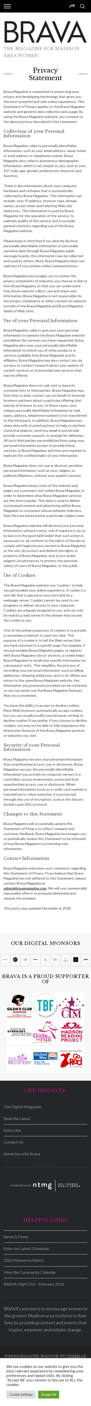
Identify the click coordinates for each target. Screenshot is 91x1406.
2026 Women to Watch (24, 1260)
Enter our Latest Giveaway (26, 1248)
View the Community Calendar (30, 1272)
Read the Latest (17, 1118)
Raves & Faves (16, 1236)
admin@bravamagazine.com (25, 888)
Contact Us (13, 1142)
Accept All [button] (48, 1394)
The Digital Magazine (22, 1106)
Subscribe (12, 1130)
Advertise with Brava (22, 1153)
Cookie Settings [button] (21, 1394)
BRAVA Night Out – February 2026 (34, 1284)
